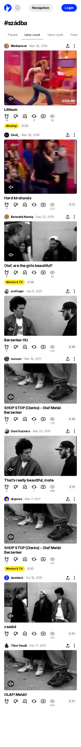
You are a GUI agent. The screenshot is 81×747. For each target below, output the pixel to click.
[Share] (67, 45)
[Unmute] (10, 98)
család (10, 627)
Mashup (11, 125)
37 (30, 568)
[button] (6, 116)
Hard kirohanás (17, 198)
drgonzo (16, 499)
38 (30, 282)
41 (72, 487)
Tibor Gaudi (19, 645)
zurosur (16, 358)
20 (25, 126)
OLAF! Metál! (15, 694)
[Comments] (24, 116)
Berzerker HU (16, 340)
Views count (55, 34)
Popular (13, 34)
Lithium (10, 109)
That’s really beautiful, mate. (29, 480)
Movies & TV (14, 282)
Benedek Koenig (22, 216)
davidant (17, 577)
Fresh (73, 34)
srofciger (17, 291)
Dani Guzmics (20, 431)
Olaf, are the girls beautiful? (28, 265)
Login (69, 8)
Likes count (32, 34)
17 (72, 204)
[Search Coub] (17, 8)
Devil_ (15, 135)
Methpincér (19, 46)
